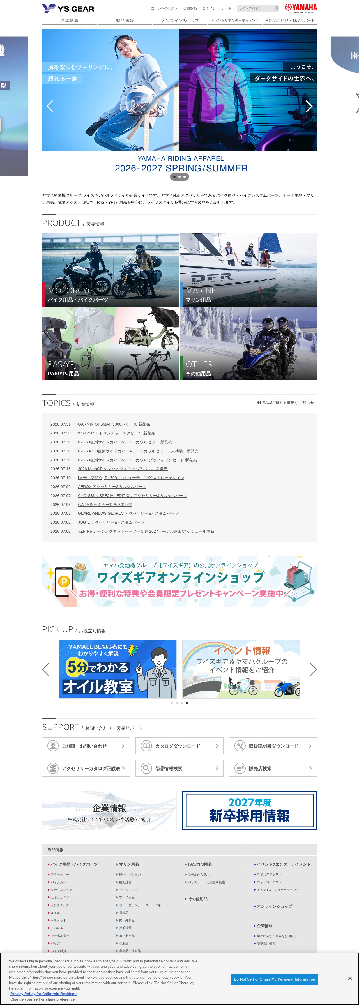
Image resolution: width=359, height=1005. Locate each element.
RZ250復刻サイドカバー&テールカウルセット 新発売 (111, 442)
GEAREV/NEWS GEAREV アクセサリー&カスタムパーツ (114, 513)
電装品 (123, 912)
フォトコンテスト (269, 882)
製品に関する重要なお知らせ (288, 402)
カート (227, 8)
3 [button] (184, 177)
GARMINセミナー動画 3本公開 (91, 504)
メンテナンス (60, 905)
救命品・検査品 (130, 951)
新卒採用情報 (266, 943)
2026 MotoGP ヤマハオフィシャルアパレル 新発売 (109, 468)
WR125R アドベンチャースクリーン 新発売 (102, 433)
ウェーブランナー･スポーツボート (143, 905)
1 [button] (174, 177)
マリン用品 (129, 864)
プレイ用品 (127, 897)
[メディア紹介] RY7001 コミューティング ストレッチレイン (117, 477)
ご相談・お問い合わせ (84, 746)
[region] (179, 979)
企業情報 (265, 925)
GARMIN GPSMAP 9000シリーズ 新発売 (100, 424)
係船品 (123, 943)
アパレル (57, 928)
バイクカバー (60, 882)
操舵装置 (125, 928)
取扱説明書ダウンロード (273, 746)
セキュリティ (60, 897)
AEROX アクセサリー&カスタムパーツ (98, 486)
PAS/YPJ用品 (200, 864)
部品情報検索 (168, 768)
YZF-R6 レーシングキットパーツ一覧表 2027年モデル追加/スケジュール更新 (132, 531)
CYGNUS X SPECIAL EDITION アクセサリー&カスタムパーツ (118, 495)
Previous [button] (49, 106)
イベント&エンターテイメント (284, 864)
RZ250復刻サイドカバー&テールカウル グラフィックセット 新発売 (123, 460)
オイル (55, 912)
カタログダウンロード (177, 746)
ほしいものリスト (164, 8)
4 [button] (187, 703)
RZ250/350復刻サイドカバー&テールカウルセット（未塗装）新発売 (124, 451)
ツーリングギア (61, 889)
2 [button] (179, 177)
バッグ (55, 943)
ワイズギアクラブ (269, 874)
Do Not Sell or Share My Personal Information (274, 979)
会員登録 (190, 8)
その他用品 (198, 898)
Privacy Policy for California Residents (43, 994)
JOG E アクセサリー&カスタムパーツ (97, 522)
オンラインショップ (274, 906)
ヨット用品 (127, 935)
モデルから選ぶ (199, 874)
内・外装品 (127, 920)
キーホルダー (60, 935)
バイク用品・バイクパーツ (74, 864)
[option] (179, 106)
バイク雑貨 (58, 951)
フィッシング (128, 889)
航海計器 (125, 882)
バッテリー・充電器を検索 (206, 882)
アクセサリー (60, 874)
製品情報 (55, 849)
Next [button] (309, 106)
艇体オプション (130, 874)
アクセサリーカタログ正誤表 (91, 768)
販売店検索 (260, 768)
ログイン (209, 8)
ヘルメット (58, 920)
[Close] (350, 978)
